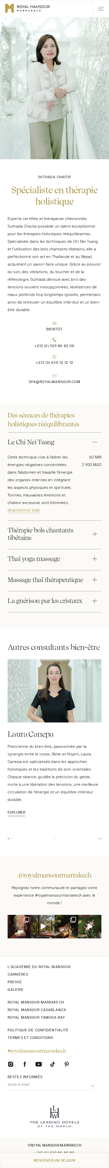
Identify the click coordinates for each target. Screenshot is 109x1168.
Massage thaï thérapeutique (45, 579)
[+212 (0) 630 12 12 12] (54, 357)
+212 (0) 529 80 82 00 (54, 346)
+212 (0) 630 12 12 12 (54, 362)
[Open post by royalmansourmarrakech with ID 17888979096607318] (66, 926)
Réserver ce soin (24, 510)
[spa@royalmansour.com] (54, 376)
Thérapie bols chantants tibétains (41, 533)
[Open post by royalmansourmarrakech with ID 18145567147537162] (90, 926)
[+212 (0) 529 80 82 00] (54, 340)
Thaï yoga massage (34, 558)
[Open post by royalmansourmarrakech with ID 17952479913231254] (19, 926)
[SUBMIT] (88, 1086)
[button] (101, 9)
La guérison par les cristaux (45, 601)
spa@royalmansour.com (54, 381)
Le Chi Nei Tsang (31, 442)
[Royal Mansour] (52, 1064)
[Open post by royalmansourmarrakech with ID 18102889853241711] (43, 926)
